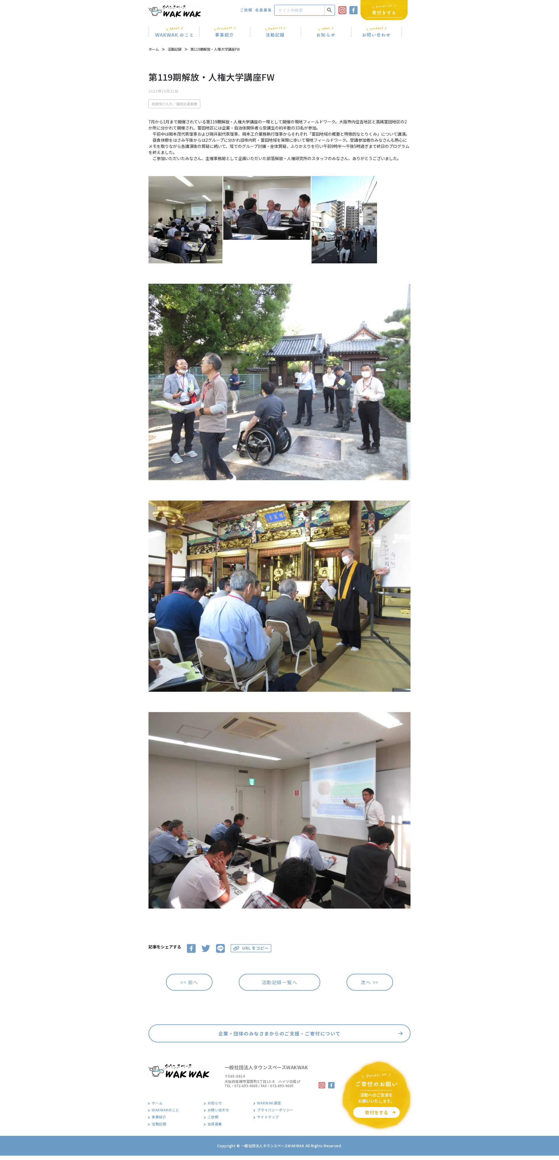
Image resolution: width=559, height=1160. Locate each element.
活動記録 (175, 49)
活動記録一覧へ (280, 982)
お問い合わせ (218, 1109)
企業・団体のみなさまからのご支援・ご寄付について (279, 1033)
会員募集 (215, 1123)
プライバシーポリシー (275, 1109)
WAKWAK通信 (269, 1102)
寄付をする (376, 1112)
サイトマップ (268, 1116)
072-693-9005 (246, 1085)
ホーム (153, 49)
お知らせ (215, 1102)
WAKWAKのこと (165, 1109)
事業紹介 (159, 1116)
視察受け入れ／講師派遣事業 (174, 103)
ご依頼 (213, 1116)
